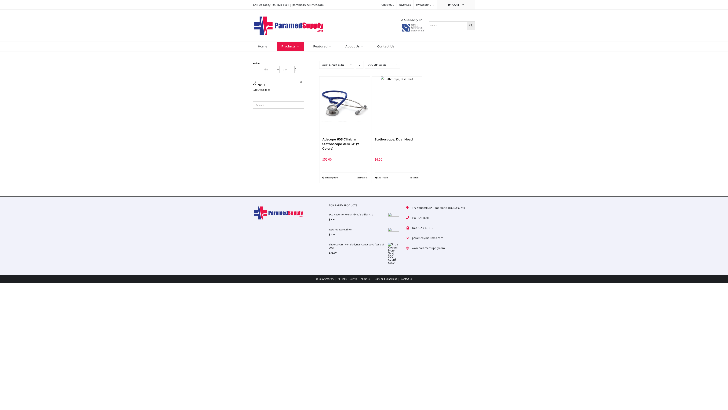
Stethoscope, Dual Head (394, 139)
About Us (365, 279)
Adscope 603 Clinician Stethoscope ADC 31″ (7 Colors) (340, 144)
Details (363, 177)
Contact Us (406, 279)
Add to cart (382, 177)
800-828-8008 (280, 5)
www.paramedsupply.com (428, 248)
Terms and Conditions (385, 279)
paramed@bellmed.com (308, 5)
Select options (331, 177)
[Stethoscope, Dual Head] (397, 104)
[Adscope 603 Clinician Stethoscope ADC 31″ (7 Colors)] (344, 104)
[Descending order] (359, 65)
